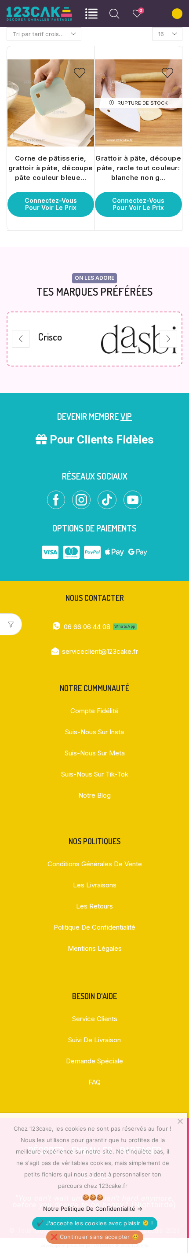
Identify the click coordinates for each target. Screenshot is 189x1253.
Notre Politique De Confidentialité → (92, 1208)
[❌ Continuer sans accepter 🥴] (179, 1121)
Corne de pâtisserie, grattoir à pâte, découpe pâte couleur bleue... (50, 168)
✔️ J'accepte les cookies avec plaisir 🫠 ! (94, 1223)
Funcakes (142, 336)
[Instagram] (81, 500)
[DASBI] (53, 339)
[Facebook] (56, 500)
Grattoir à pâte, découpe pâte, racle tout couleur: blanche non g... (138, 168)
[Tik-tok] (107, 500)
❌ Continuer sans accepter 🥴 (95, 1236)
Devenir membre (94, 416)
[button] (20, 339)
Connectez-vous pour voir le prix (51, 204)
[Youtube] (133, 500)
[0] (134, 13)
